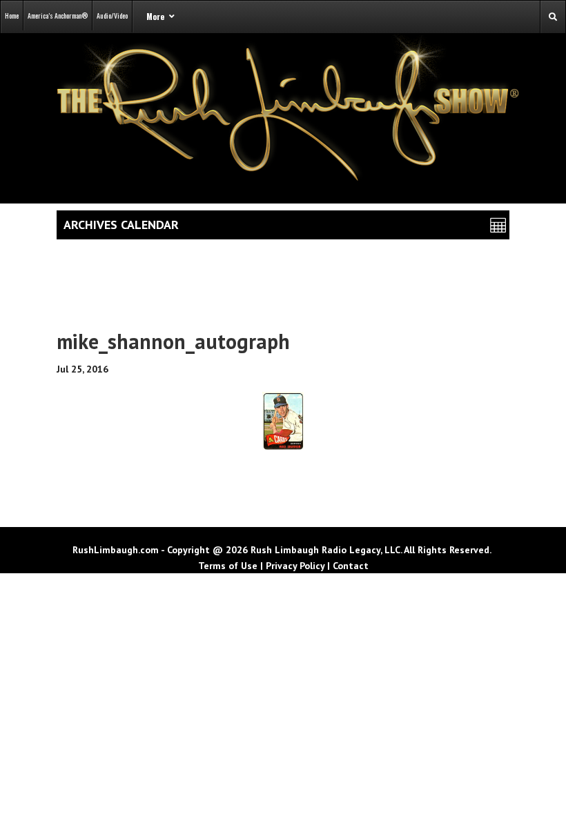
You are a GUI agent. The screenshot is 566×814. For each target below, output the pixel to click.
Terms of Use (227, 565)
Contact (351, 565)
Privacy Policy (295, 565)
